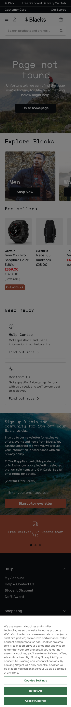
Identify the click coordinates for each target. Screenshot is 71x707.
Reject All (35, 690)
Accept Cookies (35, 700)
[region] (35, 661)
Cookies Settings (35, 680)
